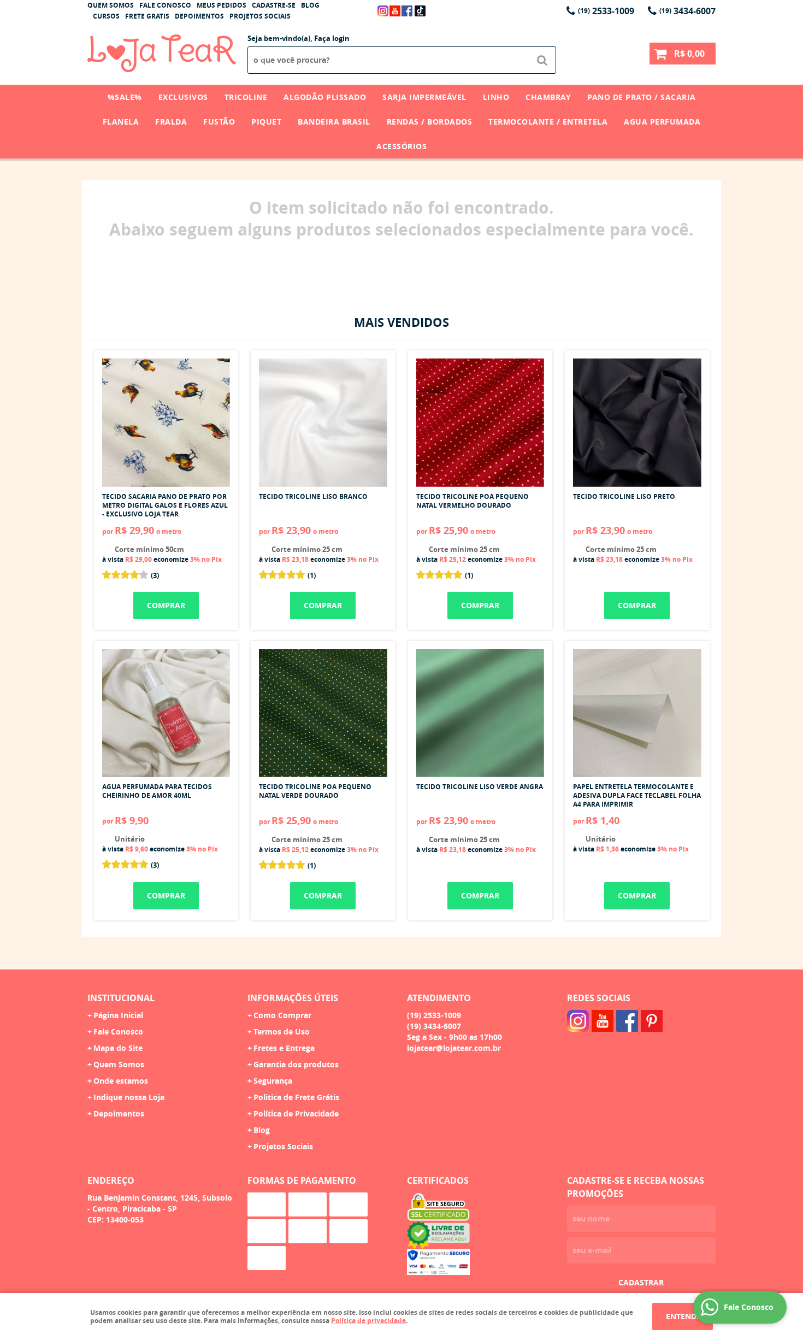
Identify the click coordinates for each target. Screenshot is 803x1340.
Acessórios (401, 146)
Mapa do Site (118, 1048)
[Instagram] (382, 10)
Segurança (272, 1080)
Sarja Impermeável (424, 97)
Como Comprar (282, 1015)
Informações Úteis (292, 998)
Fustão (219, 121)
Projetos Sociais (260, 16)
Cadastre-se (274, 5)
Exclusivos (183, 97)
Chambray (548, 97)
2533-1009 (606, 11)
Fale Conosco (165, 5)
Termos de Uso (281, 1031)
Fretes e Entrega (284, 1048)
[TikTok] (420, 10)
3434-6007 (687, 11)
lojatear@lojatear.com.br (454, 1048)
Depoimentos (199, 16)
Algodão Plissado (325, 97)
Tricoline (246, 97)
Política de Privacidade (296, 1113)
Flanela (121, 121)
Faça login (332, 38)
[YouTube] (394, 10)
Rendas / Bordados (430, 121)
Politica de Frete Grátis (296, 1097)
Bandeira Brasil (334, 121)
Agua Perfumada (662, 121)
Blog (310, 5)
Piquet (266, 121)
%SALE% (125, 97)
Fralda (171, 121)
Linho (496, 97)
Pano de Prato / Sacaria (641, 97)
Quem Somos (110, 5)
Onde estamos (120, 1080)
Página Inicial (118, 1015)
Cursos (106, 16)
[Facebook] (407, 10)
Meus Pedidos (221, 5)
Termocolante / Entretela (547, 121)
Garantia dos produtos (296, 1064)
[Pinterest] (652, 1021)
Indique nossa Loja (128, 1097)
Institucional (121, 998)
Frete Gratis (147, 16)
